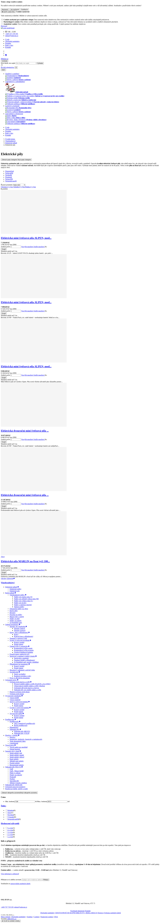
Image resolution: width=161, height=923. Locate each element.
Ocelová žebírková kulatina (23, 652)
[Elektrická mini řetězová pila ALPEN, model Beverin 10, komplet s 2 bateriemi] (34, 362)
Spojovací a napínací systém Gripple (22, 656)
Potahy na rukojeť (16, 775)
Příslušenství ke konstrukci (19, 664)
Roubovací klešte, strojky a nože (16, 789)
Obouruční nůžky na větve (19, 609)
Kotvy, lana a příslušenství (19, 632)
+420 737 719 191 (7, 907)
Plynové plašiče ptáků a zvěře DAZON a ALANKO (32, 684)
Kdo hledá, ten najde (8, 63)
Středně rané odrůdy (17, 761)
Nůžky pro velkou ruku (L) (23, 601)
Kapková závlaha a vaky (22, 676)
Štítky (3, 806)
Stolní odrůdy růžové (17, 757)
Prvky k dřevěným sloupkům (20, 678)
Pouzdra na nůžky (16, 615)
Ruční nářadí (10, 593)
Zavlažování (14, 672)
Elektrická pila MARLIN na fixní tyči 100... (25, 561)
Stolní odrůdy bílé (16, 753)
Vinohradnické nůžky (17, 595)
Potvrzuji (4, 26)
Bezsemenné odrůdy (17, 765)
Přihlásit (45, 880)
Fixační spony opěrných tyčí (19, 654)
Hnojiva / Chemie (11, 735)
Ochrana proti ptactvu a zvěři (20, 682)
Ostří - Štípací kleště (17, 771)
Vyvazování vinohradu (13, 696)
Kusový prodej (19, 642)
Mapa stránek (5, 917)
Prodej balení (18, 644)
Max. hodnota (42, 801)
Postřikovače (10, 719)
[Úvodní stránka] (7, 28)
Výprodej (10, 817)
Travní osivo (9, 745)
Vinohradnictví (7, 583)
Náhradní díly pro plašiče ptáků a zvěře (27, 690)
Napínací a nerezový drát (18, 638)
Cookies (36, 917)
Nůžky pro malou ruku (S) (23, 597)
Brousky (13, 613)
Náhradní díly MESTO (22, 731)
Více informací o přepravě (10, 874)
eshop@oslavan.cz (20, 907)
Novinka (10, 815)
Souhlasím (24, 9)
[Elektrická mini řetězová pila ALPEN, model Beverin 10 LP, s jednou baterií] (34, 233)
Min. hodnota (10, 801)
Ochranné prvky (11, 680)
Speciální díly (14, 781)
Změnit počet (5, 247)
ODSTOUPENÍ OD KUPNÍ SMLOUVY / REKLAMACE (76, 913)
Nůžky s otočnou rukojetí (23, 605)
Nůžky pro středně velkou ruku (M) (26, 599)
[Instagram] (6, 55)
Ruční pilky (14, 611)
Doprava (100, 913)
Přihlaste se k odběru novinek (11, 880)
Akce (9, 813)
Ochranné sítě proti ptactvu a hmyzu (26, 688)
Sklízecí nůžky (19, 607)
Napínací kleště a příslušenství (24, 660)
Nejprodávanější (13, 819)
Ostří (11, 769)
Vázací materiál (15, 700)
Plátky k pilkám (15, 773)
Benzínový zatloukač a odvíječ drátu (22, 670)
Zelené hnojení (15, 749)
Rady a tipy (9, 45)
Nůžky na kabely (15, 621)
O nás (7, 39)
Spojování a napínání (21, 658)
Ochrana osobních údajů (112, 913)
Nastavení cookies (47, 917)
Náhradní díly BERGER (13, 785)
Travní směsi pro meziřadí (18, 747)
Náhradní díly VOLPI (21, 733)
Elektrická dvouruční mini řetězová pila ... (25, 430)
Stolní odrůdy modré (17, 755)
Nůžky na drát (14, 619)
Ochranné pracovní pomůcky (15, 787)
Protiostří (13, 777)
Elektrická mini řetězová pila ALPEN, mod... (26, 238)
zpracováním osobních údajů (20, 884)
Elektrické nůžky (15, 589)
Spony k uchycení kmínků (19, 702)
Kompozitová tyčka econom (24, 650)
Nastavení (5, 9)
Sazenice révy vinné (12, 751)
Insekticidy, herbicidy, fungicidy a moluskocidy (26, 739)
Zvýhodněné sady (16, 623)
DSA (56, 917)
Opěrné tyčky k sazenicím (19, 646)
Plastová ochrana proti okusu (20, 692)
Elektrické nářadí (11, 587)
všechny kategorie (7, 578)
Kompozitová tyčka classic (23, 648)
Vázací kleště (14, 698)
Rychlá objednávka (7, 67)
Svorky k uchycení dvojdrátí (20, 640)
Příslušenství (14, 727)
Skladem (10, 810)
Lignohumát (14, 743)
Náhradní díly (15, 729)
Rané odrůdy (14, 759)
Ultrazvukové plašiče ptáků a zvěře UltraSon (29, 686)
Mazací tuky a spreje (17, 617)
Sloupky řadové (19, 628)
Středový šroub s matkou (18, 783)
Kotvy (16, 634)
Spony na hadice (20, 674)
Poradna (8, 43)
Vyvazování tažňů (16, 714)
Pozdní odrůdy (15, 763)
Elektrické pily (15, 591)
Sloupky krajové (19, 630)
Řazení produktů (7, 185)
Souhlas (29, 917)
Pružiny (12, 779)
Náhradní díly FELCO (13, 767)
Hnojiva (12, 737)
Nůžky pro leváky (20, 603)
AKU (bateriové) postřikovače (24, 723)
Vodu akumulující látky (18, 741)
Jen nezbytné (14, 9)
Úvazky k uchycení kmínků (19, 708)
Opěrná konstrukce (12, 624)
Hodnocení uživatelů (10, 823)
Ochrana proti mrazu (17, 694)
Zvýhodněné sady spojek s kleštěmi (26, 662)
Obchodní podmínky (12, 41)
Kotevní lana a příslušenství (23, 636)
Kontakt (8, 47)
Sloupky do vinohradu (18, 626)
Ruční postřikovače (20, 725)
